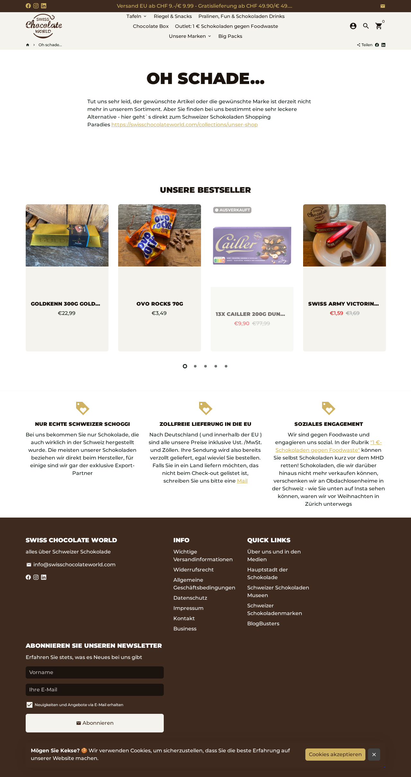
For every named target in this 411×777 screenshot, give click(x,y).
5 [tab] (226, 366)
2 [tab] (195, 366)
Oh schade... (50, 44)
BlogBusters (263, 624)
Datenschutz (190, 598)
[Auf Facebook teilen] (377, 44)
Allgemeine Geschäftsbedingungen (204, 584)
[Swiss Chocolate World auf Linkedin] (43, 6)
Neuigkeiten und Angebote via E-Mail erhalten (79, 704)
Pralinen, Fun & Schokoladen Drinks (241, 16)
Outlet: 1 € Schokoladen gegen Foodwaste (226, 26)
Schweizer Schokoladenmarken (274, 609)
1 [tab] (185, 366)
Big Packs (230, 36)
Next (379, 279)
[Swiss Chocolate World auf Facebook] (28, 6)
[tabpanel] (67, 277)
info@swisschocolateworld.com (71, 565)
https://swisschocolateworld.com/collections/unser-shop (184, 125)
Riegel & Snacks (173, 16)
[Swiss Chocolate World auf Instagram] (36, 6)
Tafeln (137, 16)
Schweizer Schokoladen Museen (278, 591)
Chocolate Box (151, 26)
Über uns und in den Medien (274, 555)
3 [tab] (205, 366)
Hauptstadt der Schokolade (267, 573)
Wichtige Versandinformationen (203, 555)
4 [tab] (215, 366)
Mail (242, 481)
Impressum (188, 608)
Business (185, 629)
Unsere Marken (190, 36)
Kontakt (184, 618)
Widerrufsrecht (193, 570)
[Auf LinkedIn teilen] (383, 44)
